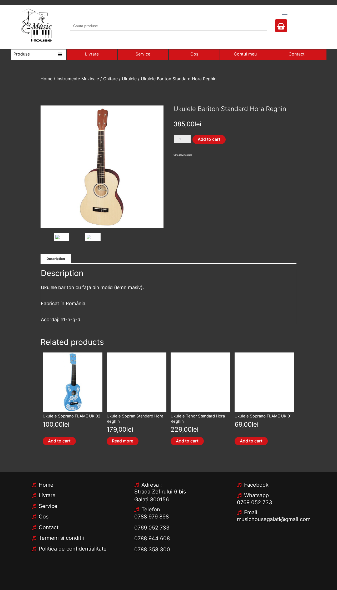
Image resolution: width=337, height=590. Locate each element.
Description (56, 259)
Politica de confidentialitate (73, 549)
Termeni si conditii (61, 538)
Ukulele (129, 78)
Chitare (110, 78)
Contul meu (245, 54)
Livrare (92, 54)
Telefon (150, 509)
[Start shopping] (281, 27)
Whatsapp (256, 495)
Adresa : (151, 485)
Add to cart (209, 139)
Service (143, 54)
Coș (194, 54)
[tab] (56, 258)
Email (250, 512)
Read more (122, 440)
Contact (297, 54)
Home (46, 78)
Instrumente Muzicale (78, 78)
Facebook (256, 485)
